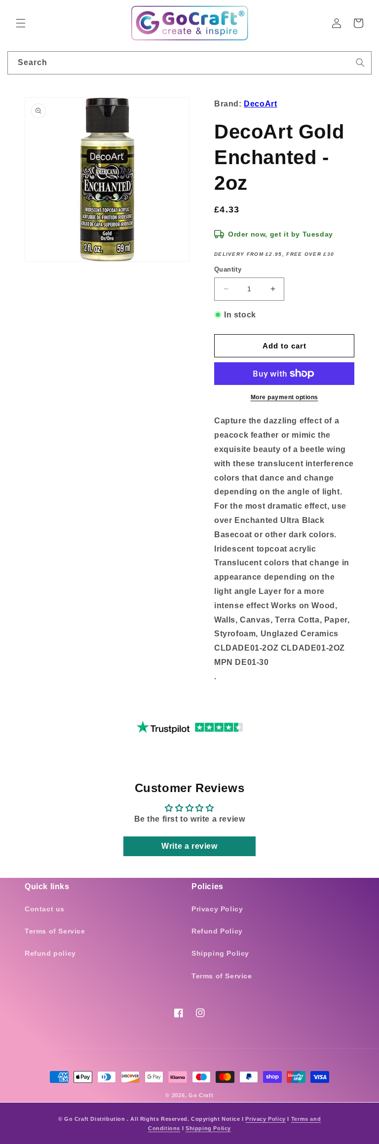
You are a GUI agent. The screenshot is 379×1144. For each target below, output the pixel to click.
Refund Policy (217, 931)
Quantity (227, 269)
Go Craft (201, 1095)
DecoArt (260, 104)
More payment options (284, 397)
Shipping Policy (220, 953)
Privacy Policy (217, 909)
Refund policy (50, 953)
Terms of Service (55, 931)
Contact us (45, 909)
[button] (21, 23)
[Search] (360, 62)
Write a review (189, 846)
